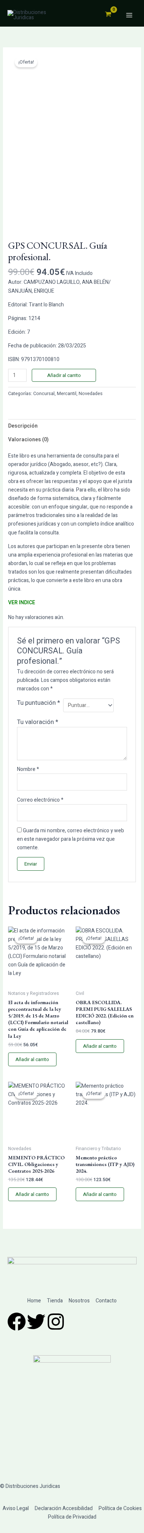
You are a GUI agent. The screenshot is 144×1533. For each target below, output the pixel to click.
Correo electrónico (40, 800)
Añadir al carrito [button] (32, 1059)
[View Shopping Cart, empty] (108, 15)
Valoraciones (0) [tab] (28, 439)
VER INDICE (21, 602)
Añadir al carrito (64, 375)
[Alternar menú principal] (129, 15)
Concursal (44, 393)
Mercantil (66, 393)
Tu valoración (37, 722)
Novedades (91, 393)
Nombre (28, 769)
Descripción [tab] (23, 426)
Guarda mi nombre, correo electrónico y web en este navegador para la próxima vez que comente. (70, 839)
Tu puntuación (38, 702)
